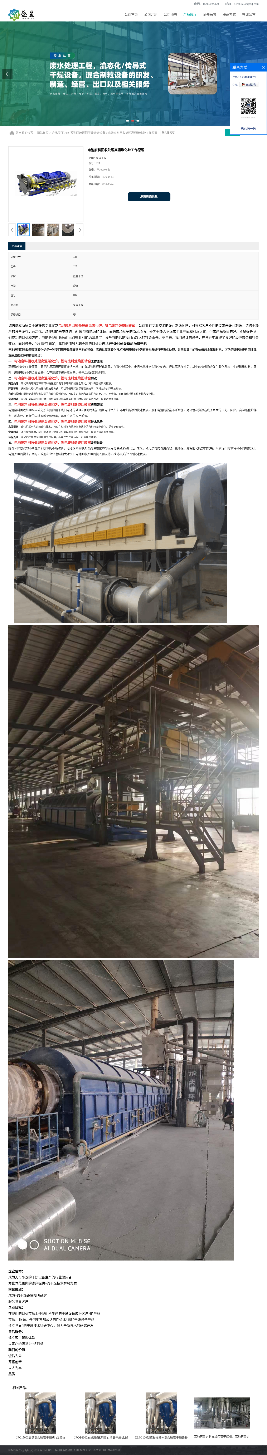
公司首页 (131, 14)
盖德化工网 (99, 1450)
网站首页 (43, 132)
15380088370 (211, 3)
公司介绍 (150, 14)
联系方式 (229, 14)
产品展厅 (190, 14)
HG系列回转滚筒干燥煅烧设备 (85, 132)
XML (76, 1450)
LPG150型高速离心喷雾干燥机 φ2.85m (40, 1437)
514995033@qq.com (246, 3)
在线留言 (249, 14)
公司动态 (170, 14)
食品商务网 (114, 1450)
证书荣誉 (209, 14)
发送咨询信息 (149, 196)
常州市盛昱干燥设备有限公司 (56, 1450)
